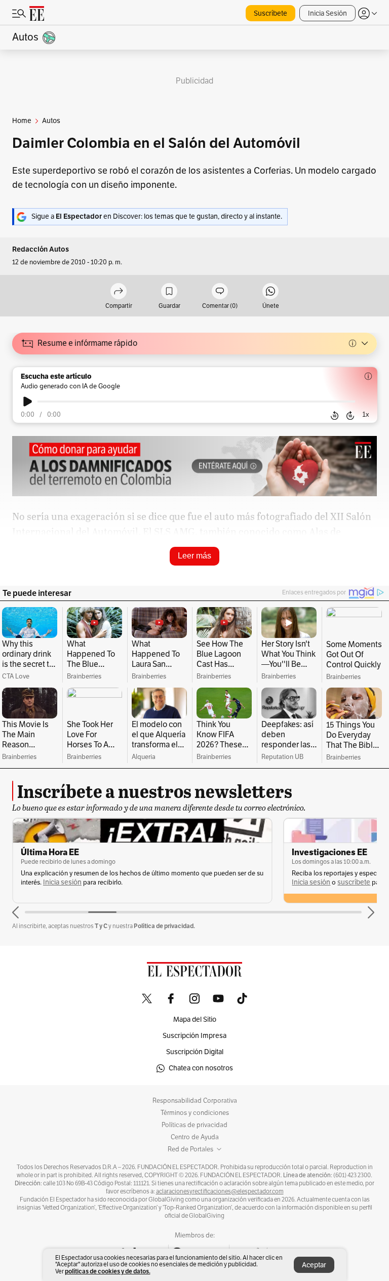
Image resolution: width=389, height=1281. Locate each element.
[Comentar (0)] (220, 292)
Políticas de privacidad (194, 1125)
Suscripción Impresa (194, 1035)
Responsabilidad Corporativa (194, 1100)
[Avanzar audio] (350, 415)
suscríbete (353, 882)
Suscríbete (270, 13)
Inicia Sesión (327, 13)
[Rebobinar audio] (334, 415)
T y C (101, 926)
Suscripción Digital (194, 1052)
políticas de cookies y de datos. (107, 1271)
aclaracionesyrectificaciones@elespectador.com (220, 1191)
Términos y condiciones (195, 1112)
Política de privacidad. (164, 926)
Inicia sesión (62, 882)
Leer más (194, 555)
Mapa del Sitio (194, 1019)
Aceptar (314, 1265)
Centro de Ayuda (195, 1137)
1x (365, 414)
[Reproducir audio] (27, 401)
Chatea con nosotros (201, 1068)
